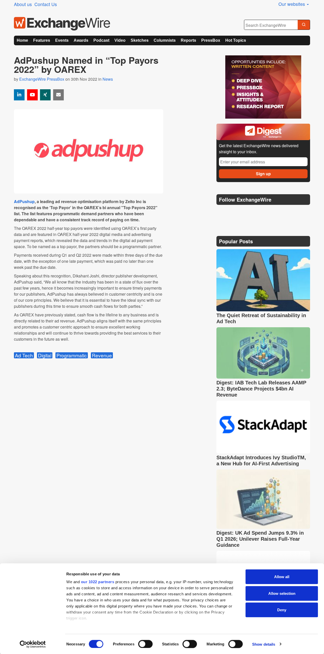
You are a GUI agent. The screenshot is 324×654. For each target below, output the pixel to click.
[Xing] (45, 94)
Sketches (140, 40)
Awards (81, 40)
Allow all (281, 577)
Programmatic (71, 355)
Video (120, 40)
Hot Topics (235, 40)
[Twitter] (233, 212)
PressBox (210, 40)
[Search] (304, 25)
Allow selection (281, 593)
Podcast (101, 40)
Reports (188, 40)
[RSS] (269, 212)
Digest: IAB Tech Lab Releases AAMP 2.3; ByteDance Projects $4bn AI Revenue (261, 389)
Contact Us (45, 4)
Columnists (165, 40)
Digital (44, 355)
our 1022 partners (97, 582)
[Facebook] (245, 212)
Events (62, 40)
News (108, 79)
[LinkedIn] (257, 212)
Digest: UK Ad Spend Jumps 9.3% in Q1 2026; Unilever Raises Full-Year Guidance (260, 539)
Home (22, 40)
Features (41, 40)
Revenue (102, 355)
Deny (281, 610)
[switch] (145, 644)
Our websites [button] (292, 4)
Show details (263, 644)
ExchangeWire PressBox (41, 79)
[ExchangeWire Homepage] (62, 24)
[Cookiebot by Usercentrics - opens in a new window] (33, 644)
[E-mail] (58, 94)
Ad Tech (24, 355)
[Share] (19, 94)
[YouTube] (32, 94)
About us (23, 4)
